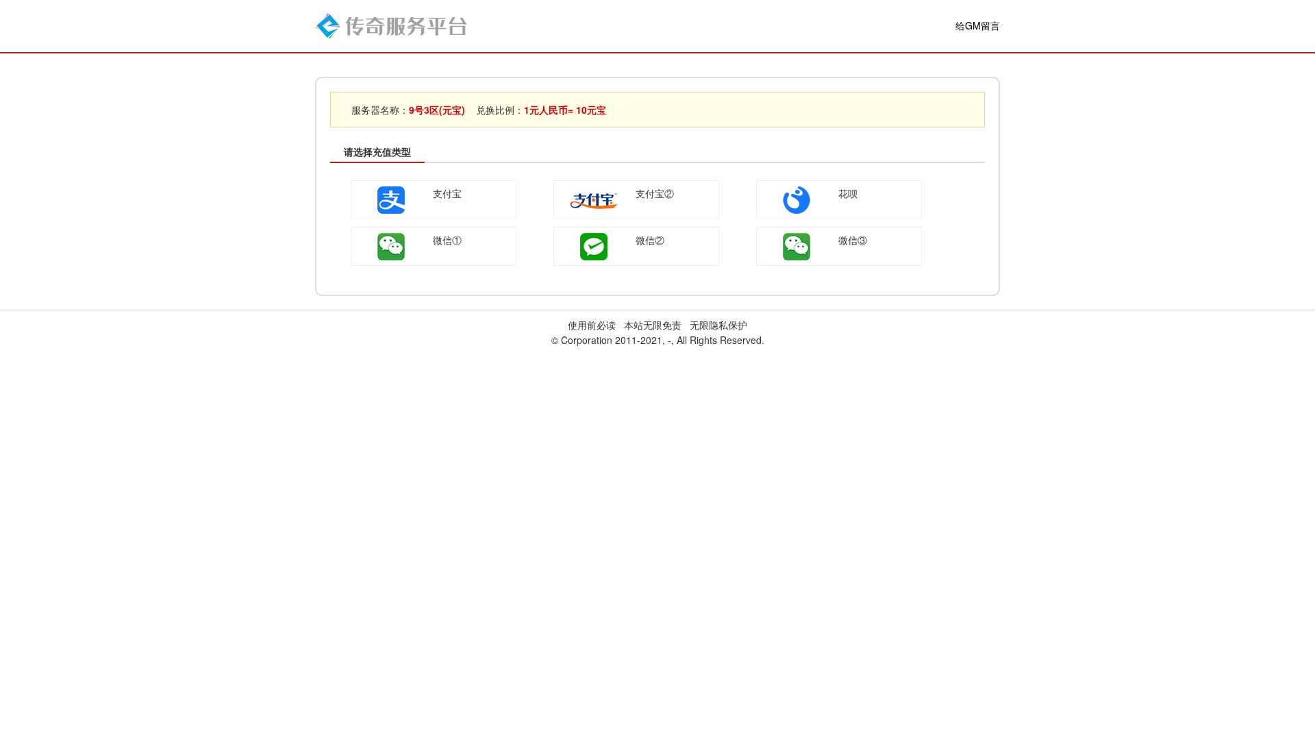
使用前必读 (592, 325)
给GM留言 (977, 25)
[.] (391, 25)
